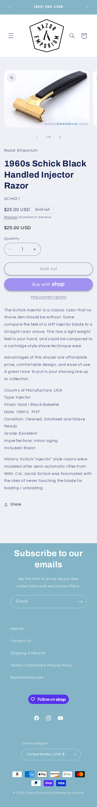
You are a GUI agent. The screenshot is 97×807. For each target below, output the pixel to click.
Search (17, 629)
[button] (11, 36)
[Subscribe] (80, 601)
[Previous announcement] (10, 7)
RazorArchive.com (27, 678)
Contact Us (20, 641)
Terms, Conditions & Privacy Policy (41, 665)
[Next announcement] (87, 7)
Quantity (11, 238)
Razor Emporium (39, 792)
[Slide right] (60, 137)
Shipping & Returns (27, 653)
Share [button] (15, 504)
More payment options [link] (48, 297)
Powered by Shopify (68, 792)
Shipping (10, 217)
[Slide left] (36, 137)
